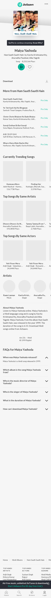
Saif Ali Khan (8, 137)
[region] (25, 559)
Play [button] (21, 66)
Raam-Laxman (9, 295)
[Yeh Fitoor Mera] (13, 250)
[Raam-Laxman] (9, 286)
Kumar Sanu (8, 119)
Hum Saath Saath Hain (14, 55)
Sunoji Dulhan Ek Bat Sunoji (15, 125)
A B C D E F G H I (10, 134)
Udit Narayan (27, 137)
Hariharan (17, 137)
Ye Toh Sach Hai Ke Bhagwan (15, 108)
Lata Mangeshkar (10, 579)
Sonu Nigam (8, 128)
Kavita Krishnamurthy (37, 55)
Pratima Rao (27, 110)
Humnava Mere (13, 184)
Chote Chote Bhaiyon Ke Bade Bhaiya (19, 117)
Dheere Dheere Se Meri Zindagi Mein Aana (13, 224)
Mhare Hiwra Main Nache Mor (16, 143)
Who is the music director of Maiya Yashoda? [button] (19, 382)
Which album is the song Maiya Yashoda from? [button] (22, 371)
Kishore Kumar (9, 577)
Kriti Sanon (26, 579)
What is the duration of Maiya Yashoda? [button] (22, 400)
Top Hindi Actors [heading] (26, 569)
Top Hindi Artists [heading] (7, 569)
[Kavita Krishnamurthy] (24, 286)
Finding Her (36, 184)
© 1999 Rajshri (25, 340)
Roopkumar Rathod (21, 128)
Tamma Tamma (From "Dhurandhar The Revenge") (36, 224)
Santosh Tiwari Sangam (12, 110)
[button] (29, 66)
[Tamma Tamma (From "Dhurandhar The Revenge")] (36, 211)
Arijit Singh (7, 574)
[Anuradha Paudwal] (40, 286)
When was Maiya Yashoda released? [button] (20, 357)
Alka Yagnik (34, 58)
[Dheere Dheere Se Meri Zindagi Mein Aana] (13, 211)
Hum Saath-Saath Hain (12, 99)
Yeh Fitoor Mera (13, 263)
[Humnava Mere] (13, 171)
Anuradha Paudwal (20, 58)
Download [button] (8, 81)
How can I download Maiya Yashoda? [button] (20, 409)
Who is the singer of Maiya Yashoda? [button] (20, 392)
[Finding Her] (36, 171)
